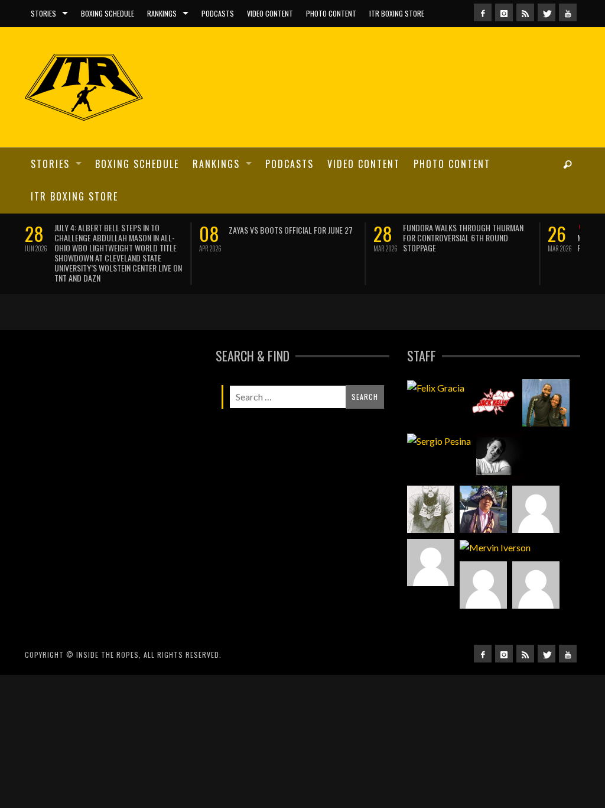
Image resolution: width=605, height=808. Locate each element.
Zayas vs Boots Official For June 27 (291, 230)
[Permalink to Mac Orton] (483, 585)
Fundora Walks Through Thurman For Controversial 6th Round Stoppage (463, 237)
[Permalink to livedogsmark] (536, 585)
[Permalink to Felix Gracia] (435, 387)
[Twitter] (546, 12)
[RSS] (525, 12)
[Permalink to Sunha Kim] (483, 509)
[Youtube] (568, 12)
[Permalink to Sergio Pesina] (439, 440)
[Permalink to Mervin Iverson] (495, 547)
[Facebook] (483, 12)
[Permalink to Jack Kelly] (493, 402)
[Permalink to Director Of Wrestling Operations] (536, 509)
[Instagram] (504, 12)
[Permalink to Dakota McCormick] (499, 456)
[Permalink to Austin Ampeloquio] (430, 562)
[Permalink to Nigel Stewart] (430, 509)
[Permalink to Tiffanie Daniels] (546, 402)
